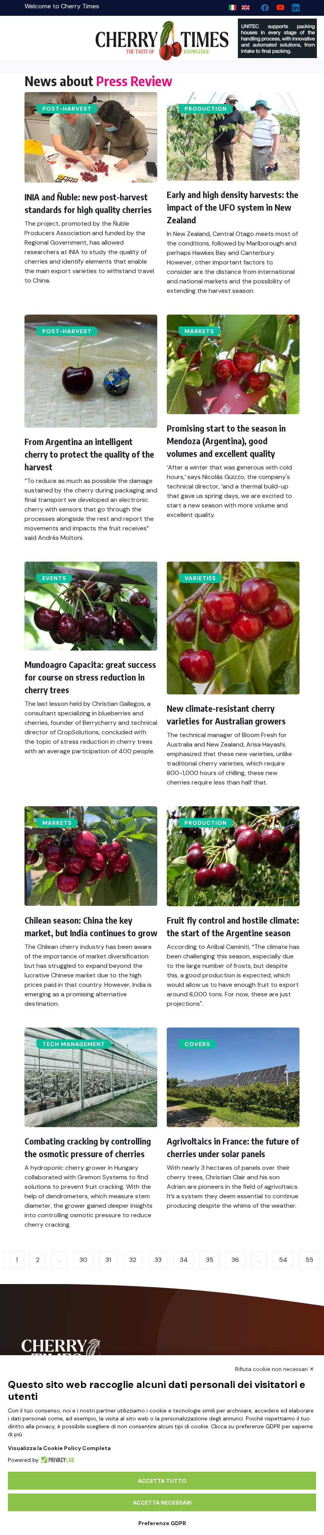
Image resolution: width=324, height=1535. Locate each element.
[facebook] (262, 6)
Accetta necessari (162, 1502)
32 (132, 1260)
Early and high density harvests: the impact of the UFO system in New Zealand (232, 207)
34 (184, 1260)
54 (283, 1260)
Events (54, 578)
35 (209, 1260)
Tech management (73, 1044)
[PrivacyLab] (56, 1460)
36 (235, 1260)
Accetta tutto (162, 1480)
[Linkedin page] (293, 6)
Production (206, 108)
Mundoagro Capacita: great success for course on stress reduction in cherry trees (90, 677)
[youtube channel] (277, 6)
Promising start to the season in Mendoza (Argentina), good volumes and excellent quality (226, 440)
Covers (197, 1044)
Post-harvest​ (67, 108)
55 (309, 1260)
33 (158, 1260)
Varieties (200, 578)
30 (83, 1260)
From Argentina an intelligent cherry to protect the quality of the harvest (89, 454)
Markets (199, 331)
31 (108, 1260)
